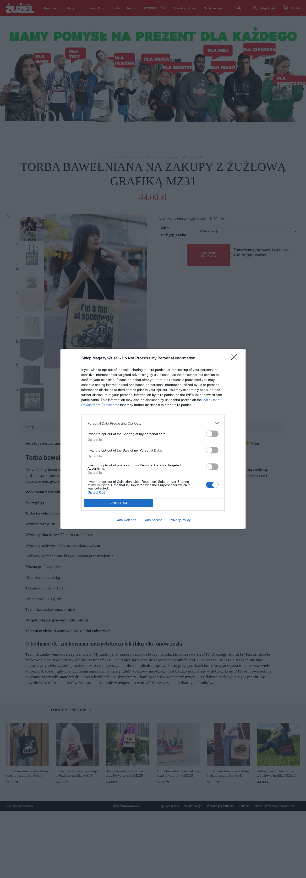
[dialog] (153, 439)
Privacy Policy (180, 520)
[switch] (212, 434)
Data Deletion (126, 520)
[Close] (235, 358)
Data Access (153, 520)
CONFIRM (118, 503)
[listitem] (153, 423)
